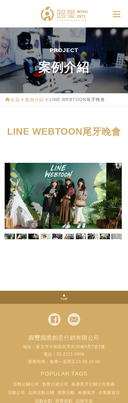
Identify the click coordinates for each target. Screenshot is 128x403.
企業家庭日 (109, 392)
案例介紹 (34, 99)
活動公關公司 (26, 384)
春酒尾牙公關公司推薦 (93, 384)
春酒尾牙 (86, 392)
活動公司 (16, 392)
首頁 (15, 99)
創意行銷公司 (55, 384)
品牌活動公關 (41, 392)
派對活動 (66, 392)
